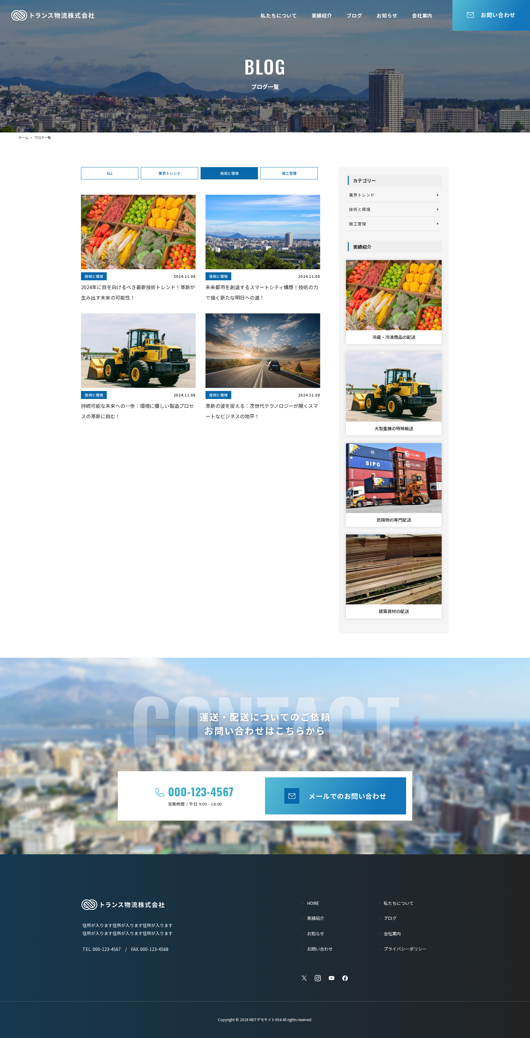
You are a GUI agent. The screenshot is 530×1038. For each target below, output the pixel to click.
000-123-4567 (201, 791)
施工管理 (289, 173)
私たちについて (279, 15)
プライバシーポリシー (405, 949)
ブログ (354, 15)
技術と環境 (229, 173)
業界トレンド (170, 173)
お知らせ (387, 15)
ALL (110, 173)
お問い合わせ (320, 949)
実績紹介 (322, 15)
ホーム (23, 137)
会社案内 (422, 15)
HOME (313, 903)
